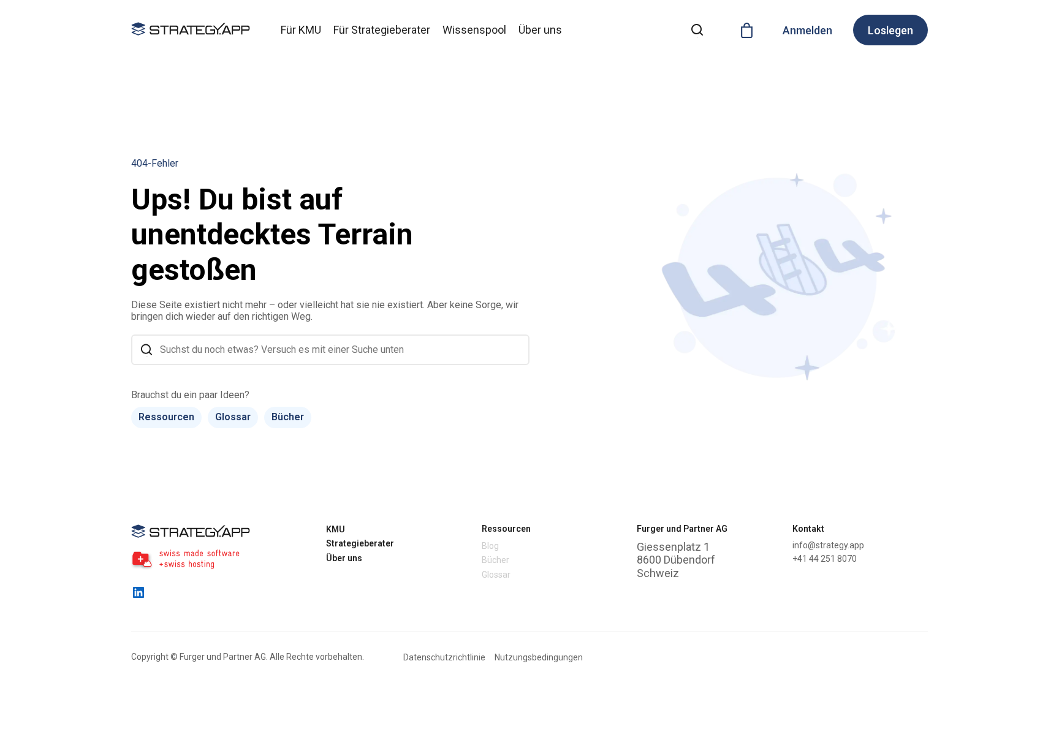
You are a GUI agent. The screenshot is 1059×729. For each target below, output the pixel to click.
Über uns (540, 29)
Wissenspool (474, 29)
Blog (490, 546)
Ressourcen (166, 417)
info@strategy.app (828, 545)
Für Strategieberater (381, 29)
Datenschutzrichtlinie (444, 657)
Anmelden (807, 30)
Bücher (287, 417)
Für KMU (301, 29)
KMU (335, 529)
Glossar (233, 417)
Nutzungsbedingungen (539, 657)
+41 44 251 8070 (824, 559)
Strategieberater (360, 543)
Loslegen (890, 30)
